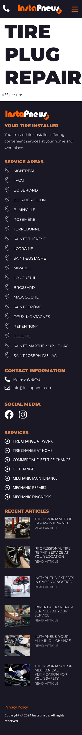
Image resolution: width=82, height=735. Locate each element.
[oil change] (7, 469)
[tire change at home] (7, 450)
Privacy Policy (16, 707)
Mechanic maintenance (35, 478)
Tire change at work (33, 441)
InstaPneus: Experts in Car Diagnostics (54, 580)
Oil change (23, 469)
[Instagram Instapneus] (22, 414)
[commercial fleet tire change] (7, 459)
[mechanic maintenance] (7, 478)
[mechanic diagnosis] (7, 497)
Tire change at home (33, 450)
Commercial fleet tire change (41, 459)
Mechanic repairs (29, 487)
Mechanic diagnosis (32, 496)
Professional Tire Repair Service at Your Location (53, 552)
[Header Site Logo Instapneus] (40, 9)
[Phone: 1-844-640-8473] (6, 8)
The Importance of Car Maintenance (53, 521)
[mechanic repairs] (7, 487)
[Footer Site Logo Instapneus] (27, 115)
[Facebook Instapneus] (9, 414)
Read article (46, 528)
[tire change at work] (7, 441)
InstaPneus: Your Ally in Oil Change (53, 638)
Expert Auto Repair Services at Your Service (54, 611)
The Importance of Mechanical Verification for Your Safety (53, 672)
